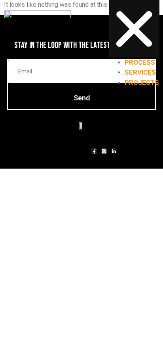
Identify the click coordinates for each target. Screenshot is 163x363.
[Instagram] (104, 151)
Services (140, 72)
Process (140, 62)
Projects (142, 82)
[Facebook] (94, 151)
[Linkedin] (114, 151)
